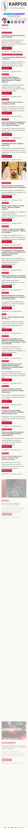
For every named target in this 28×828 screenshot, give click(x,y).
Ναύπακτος (4, 783)
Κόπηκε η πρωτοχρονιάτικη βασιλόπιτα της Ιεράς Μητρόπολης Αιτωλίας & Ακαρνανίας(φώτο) (13, 433)
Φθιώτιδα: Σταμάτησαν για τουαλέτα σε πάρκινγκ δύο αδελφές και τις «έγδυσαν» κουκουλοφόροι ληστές (13, 297)
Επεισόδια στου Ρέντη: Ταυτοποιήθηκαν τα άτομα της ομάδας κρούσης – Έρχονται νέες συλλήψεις (14, 230)
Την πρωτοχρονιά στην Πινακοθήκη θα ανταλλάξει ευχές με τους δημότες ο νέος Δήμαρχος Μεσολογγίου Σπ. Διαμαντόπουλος (14, 253)
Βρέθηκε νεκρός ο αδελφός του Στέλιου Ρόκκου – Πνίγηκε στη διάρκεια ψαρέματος (13, 207)
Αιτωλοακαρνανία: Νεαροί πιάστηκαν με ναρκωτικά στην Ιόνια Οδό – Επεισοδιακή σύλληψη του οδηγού (14, 742)
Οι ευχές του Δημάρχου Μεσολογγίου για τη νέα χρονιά (13, 58)
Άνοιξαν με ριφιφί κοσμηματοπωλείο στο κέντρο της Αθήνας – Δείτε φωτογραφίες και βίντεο (14, 562)
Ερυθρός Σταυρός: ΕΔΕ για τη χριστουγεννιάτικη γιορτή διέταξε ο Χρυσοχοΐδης (12, 682)
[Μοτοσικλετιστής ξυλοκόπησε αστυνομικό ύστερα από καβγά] (14, 484)
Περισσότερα (7, 49)
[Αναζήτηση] (16, 19)
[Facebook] (19, 22)
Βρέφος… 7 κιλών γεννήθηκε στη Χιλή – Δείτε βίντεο (13, 317)
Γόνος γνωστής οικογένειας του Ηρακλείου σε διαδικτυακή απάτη (11, 659)
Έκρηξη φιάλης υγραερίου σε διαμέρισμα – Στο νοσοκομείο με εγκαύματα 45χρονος (14, 276)
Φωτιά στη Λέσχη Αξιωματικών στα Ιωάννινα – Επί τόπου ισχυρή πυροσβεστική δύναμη (12, 456)
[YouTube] (5, 22)
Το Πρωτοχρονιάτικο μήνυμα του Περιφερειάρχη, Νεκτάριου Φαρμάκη (12, 610)
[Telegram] (12, 22)
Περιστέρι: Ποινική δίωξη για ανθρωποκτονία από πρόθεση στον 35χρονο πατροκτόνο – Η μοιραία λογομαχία (11, 79)
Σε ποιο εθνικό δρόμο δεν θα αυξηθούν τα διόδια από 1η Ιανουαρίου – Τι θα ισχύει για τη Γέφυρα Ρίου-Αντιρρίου (13, 123)
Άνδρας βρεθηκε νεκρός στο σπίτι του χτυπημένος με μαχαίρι (12, 103)
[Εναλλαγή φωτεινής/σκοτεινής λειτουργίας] (21, 19)
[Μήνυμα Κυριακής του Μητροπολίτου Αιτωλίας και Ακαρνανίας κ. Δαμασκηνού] (14, 171)
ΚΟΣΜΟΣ (4, 314)
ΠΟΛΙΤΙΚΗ (4, 607)
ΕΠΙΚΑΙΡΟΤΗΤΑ (5, 74)
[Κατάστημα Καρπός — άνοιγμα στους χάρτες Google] (14, 6)
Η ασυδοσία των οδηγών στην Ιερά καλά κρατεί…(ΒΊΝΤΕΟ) (13, 36)
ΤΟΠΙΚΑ (9, 32)
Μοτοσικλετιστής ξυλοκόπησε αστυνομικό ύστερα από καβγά (10, 499)
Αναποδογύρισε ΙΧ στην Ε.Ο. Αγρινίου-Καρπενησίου (13, 144)
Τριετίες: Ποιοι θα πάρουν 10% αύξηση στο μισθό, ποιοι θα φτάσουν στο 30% (14, 541)
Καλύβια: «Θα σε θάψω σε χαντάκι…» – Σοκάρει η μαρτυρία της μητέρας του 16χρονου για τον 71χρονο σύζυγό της (13, 766)
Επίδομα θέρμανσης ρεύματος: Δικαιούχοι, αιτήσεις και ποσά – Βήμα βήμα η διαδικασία (14, 520)
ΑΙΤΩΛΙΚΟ (4, 54)
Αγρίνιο (3, 140)
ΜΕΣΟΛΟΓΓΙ (4, 32)
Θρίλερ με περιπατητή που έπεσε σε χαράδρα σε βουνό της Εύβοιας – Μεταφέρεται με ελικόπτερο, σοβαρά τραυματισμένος (12, 366)
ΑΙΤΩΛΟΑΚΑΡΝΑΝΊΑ (11, 140)
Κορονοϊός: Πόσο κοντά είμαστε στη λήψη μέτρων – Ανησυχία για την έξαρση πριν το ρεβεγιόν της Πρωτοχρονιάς (14, 635)
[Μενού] (25, 19)
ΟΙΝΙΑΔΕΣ (16, 54)
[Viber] (23, 22)
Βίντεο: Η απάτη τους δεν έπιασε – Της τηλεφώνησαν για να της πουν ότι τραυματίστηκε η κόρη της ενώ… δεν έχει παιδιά (14, 586)
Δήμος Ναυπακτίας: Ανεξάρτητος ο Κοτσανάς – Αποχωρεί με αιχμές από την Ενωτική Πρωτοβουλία (13, 787)
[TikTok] (8, 22)
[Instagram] (16, 22)
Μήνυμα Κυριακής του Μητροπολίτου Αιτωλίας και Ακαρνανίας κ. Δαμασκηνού (14, 186)
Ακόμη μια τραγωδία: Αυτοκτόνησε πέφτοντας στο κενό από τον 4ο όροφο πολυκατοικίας (13, 390)
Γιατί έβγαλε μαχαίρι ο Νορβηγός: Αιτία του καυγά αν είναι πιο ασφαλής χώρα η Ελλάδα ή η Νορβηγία (13, 705)
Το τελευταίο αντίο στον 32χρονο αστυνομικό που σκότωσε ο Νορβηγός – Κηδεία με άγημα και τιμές (13, 412)
